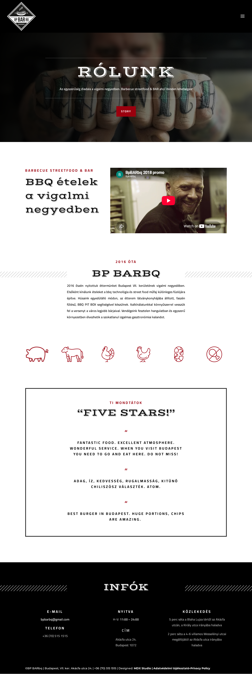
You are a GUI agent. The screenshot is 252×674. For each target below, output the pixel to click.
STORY (126, 111)
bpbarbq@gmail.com (55, 619)
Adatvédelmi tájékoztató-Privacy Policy (181, 668)
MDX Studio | (143, 668)
